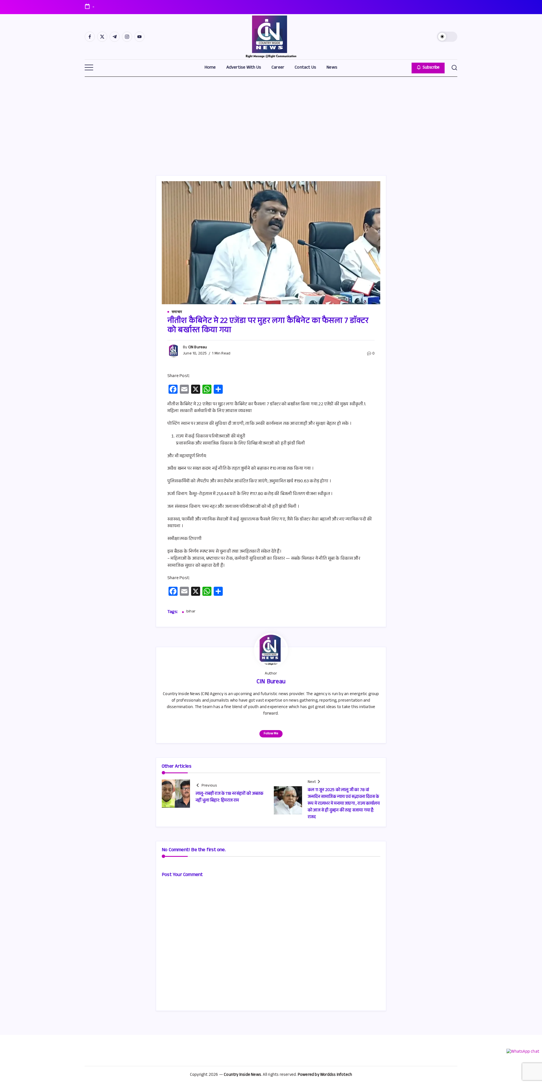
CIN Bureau (197, 347)
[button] (447, 37)
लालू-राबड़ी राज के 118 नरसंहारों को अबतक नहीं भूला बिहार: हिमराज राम (230, 797)
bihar (190, 612)
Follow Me (271, 734)
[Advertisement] (271, 118)
